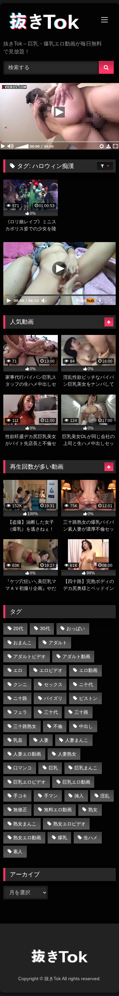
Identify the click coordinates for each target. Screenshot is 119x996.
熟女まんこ (24, 823)
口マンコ (22, 767)
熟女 (93, 809)
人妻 (44, 740)
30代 (45, 628)
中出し (86, 726)
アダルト (58, 642)
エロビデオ (50, 670)
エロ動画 (88, 670)
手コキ (20, 795)
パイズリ (53, 698)
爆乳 (62, 837)
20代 (18, 628)
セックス (53, 684)
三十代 (51, 712)
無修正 (20, 809)
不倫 (57, 726)
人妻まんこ (76, 740)
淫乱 (104, 795)
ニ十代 (86, 684)
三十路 (81, 712)
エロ (17, 670)
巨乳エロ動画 (76, 782)
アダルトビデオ (29, 656)
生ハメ (91, 837)
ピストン (88, 698)
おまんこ (22, 642)
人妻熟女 (67, 754)
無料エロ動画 (58, 809)
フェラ (20, 712)
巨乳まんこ (86, 767)
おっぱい (75, 628)
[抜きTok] (48, 22)
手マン (51, 795)
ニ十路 (20, 698)
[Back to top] (98, 976)
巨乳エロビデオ (29, 782)
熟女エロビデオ (69, 823)
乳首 (17, 740)
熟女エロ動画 (27, 837)
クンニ (20, 684)
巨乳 (53, 767)
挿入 (79, 795)
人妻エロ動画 (27, 754)
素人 (17, 851)
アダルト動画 (76, 656)
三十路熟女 (24, 726)
